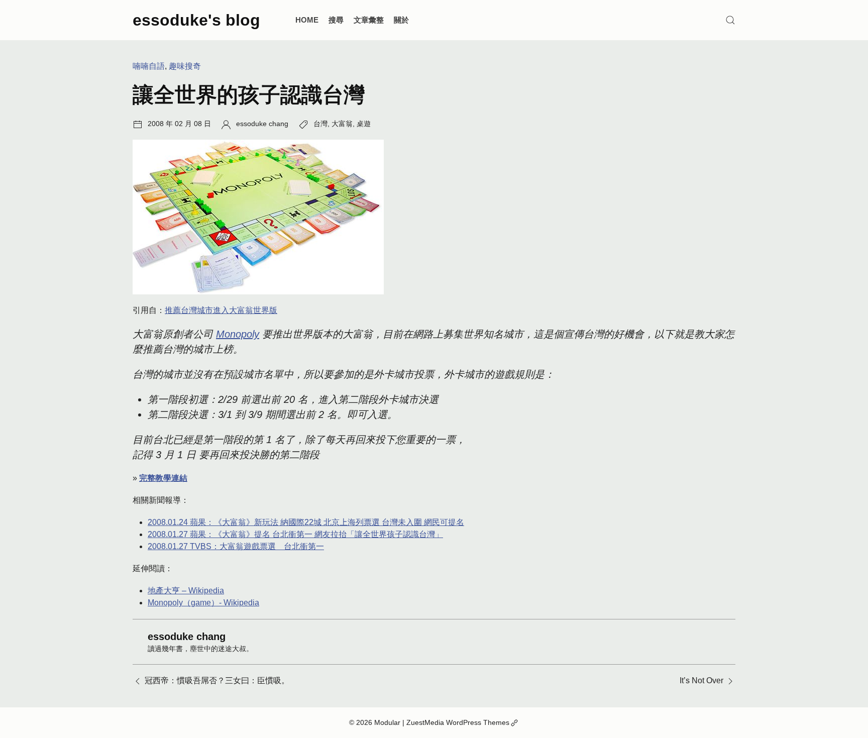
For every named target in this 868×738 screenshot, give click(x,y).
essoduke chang (262, 124)
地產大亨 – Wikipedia (186, 590)
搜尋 (336, 20)
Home (306, 20)
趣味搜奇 (185, 66)
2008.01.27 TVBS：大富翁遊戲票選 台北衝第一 (236, 546)
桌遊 (364, 124)
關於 (401, 20)
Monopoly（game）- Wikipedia (203, 602)
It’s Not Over (701, 680)
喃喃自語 (149, 66)
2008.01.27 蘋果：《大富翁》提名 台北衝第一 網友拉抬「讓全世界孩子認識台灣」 (295, 534)
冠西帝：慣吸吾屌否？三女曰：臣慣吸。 (217, 680)
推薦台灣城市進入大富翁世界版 (221, 310)
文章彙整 (369, 20)
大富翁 (342, 124)
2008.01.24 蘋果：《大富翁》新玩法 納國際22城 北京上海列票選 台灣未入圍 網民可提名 (306, 522)
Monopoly (237, 334)
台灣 (320, 124)
